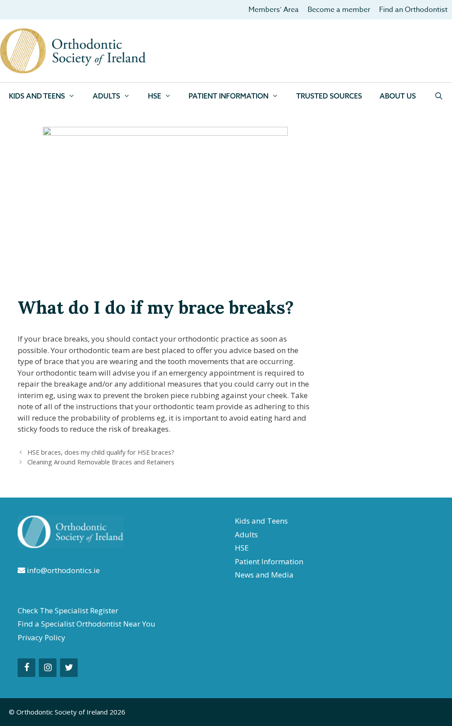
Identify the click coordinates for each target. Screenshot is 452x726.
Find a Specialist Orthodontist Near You (86, 624)
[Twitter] (69, 667)
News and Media (264, 575)
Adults (106, 95)
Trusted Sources (329, 95)
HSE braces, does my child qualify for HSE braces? (100, 452)
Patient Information (269, 561)
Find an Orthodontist (413, 9)
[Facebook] (26, 667)
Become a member (339, 9)
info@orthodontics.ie (62, 570)
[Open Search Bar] (438, 96)
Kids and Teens (37, 95)
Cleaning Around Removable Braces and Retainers (100, 462)
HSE (154, 95)
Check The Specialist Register (68, 610)
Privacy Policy (41, 637)
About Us (398, 95)
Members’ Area (274, 9)
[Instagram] (47, 667)
